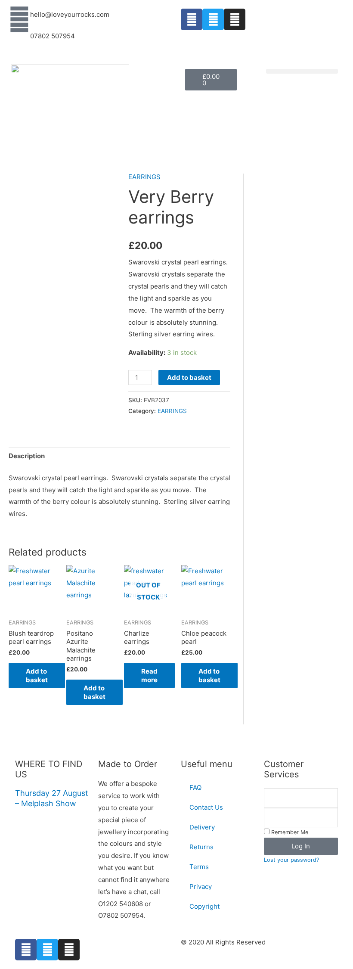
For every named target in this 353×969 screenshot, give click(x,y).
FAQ (195, 787)
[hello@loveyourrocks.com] (19, 19)
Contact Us (206, 807)
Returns (201, 847)
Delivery (202, 827)
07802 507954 (52, 36)
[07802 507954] (19, 41)
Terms (199, 867)
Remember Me (288, 832)
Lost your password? (291, 860)
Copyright (204, 906)
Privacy (200, 886)
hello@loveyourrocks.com (69, 14)
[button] (302, 71)
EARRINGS (144, 177)
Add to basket (189, 377)
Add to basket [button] (37, 675)
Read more (149, 675)
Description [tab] (27, 456)
